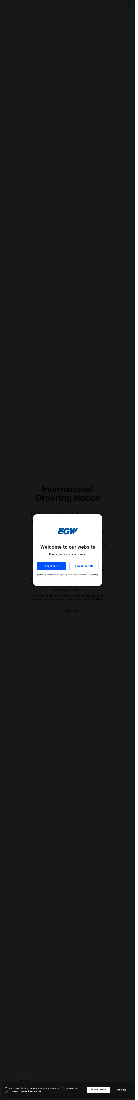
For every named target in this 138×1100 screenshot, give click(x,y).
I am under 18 (84, 566)
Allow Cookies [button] (98, 1089)
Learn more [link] (35, 1091)
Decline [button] (121, 1089)
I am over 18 (51, 566)
